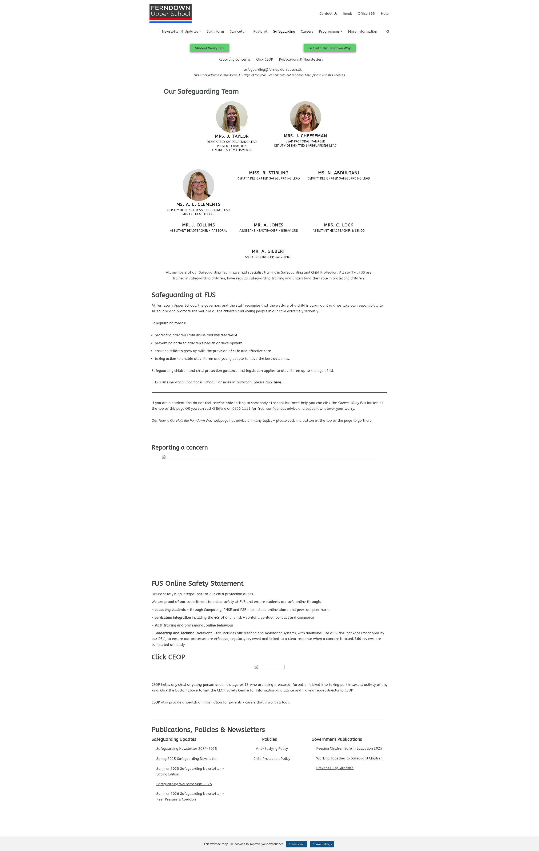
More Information (362, 31)
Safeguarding (284, 31)
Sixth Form (215, 31)
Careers (307, 31)
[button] (200, 31)
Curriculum (238, 31)
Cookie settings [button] (322, 844)
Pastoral (260, 31)
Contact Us (328, 14)
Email (347, 14)
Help (385, 14)
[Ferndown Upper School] (170, 13)
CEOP (156, 702)
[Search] (388, 31)
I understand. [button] (297, 844)
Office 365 (366, 14)
